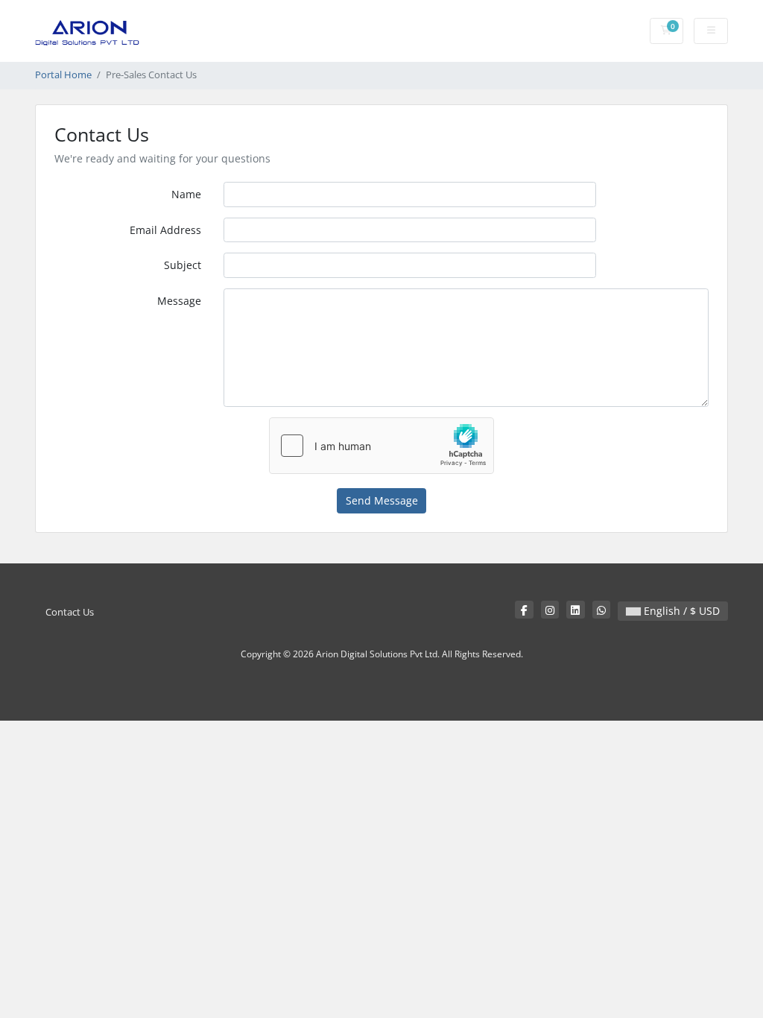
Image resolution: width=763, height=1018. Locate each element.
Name (186, 194)
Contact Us (69, 612)
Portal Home (63, 75)
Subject (182, 265)
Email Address (165, 230)
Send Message (382, 500)
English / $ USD (680, 611)
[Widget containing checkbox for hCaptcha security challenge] (381, 445)
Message (179, 301)
